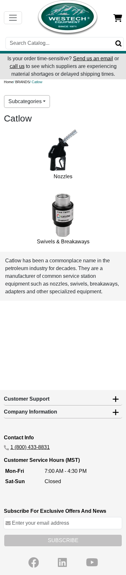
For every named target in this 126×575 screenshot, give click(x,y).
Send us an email (93, 58)
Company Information (30, 411)
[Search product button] (118, 43)
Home (8, 82)
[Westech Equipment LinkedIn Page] (62, 562)
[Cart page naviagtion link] (117, 17)
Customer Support (26, 399)
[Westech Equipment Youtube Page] (92, 562)
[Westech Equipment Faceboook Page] (33, 562)
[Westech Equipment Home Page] (68, 17)
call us (17, 66)
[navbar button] (13, 17)
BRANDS (22, 82)
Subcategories (25, 101)
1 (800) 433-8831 (30, 447)
